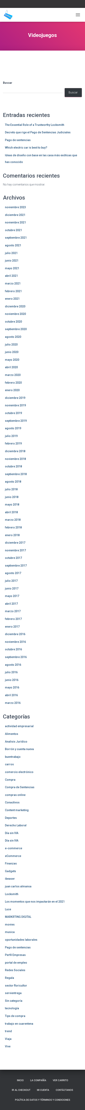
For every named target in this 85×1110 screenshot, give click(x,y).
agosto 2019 (13, 428)
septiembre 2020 (16, 329)
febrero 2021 (13, 291)
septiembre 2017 (16, 565)
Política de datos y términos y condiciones (42, 1100)
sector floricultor (16, 985)
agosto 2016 (13, 664)
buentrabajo (13, 756)
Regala (9, 977)
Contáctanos (64, 1090)
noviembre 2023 (15, 207)
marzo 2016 (13, 702)
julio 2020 (11, 344)
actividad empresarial (19, 726)
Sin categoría (13, 1000)
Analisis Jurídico (16, 741)
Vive (7, 1046)
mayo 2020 (12, 359)
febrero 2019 (13, 443)
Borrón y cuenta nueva (19, 749)
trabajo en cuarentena (19, 1023)
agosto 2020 (13, 336)
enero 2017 (12, 626)
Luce (8, 909)
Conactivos (12, 802)
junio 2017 (11, 588)
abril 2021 (11, 275)
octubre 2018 (13, 466)
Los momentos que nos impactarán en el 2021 (35, 901)
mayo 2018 (12, 504)
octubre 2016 (13, 649)
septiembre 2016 (16, 657)
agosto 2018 (13, 481)
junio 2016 (11, 680)
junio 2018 (11, 497)
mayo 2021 (12, 268)
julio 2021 (11, 253)
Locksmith (11, 894)
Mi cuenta (43, 1090)
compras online (15, 794)
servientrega (13, 993)
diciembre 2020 (15, 306)
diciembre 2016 (15, 634)
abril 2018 (11, 512)
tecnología (12, 1008)
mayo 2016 (12, 687)
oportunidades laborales (21, 939)
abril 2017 (11, 603)
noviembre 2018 (15, 458)
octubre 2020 (13, 321)
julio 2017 (11, 580)
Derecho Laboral (15, 825)
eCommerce (13, 856)
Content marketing (17, 810)
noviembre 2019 (15, 405)
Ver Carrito (60, 1080)
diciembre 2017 (15, 542)
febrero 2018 (13, 527)
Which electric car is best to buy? (26, 147)
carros (9, 764)
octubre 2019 (13, 413)
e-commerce (13, 848)
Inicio (20, 1080)
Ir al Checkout (21, 1090)
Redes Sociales (15, 970)
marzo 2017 (13, 611)
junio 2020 (11, 352)
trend (8, 1031)
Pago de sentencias (18, 140)
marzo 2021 (13, 283)
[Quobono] (9, 15)
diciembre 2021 (15, 215)
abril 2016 (11, 695)
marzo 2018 (13, 519)
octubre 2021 (13, 230)
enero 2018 (12, 535)
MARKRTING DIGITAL (18, 916)
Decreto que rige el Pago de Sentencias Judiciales (38, 132)
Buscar (7, 82)
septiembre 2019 (16, 420)
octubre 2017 (13, 557)
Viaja (8, 1038)
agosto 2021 (13, 245)
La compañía (38, 1080)
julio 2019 (11, 436)
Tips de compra (15, 1016)
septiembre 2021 (16, 237)
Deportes (11, 817)
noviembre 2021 (15, 222)
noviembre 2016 (15, 641)
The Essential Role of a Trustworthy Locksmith (34, 124)
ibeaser (10, 878)
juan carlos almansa (18, 886)
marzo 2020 (13, 375)
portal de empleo (16, 962)
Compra (10, 779)
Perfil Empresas (15, 955)
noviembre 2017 (15, 550)
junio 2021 (11, 260)
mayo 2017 (12, 596)
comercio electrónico (19, 772)
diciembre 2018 (15, 451)
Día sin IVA (11, 833)
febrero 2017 (13, 618)
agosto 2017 (13, 573)
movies (10, 924)
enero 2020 (12, 390)
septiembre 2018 (16, 474)
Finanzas (11, 863)
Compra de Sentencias (19, 787)
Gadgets (10, 871)
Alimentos (11, 733)
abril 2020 (11, 367)
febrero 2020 (13, 382)
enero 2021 (12, 298)
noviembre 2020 (15, 313)
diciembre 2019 (15, 397)
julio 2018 (11, 489)
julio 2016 (11, 672)
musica (10, 932)
